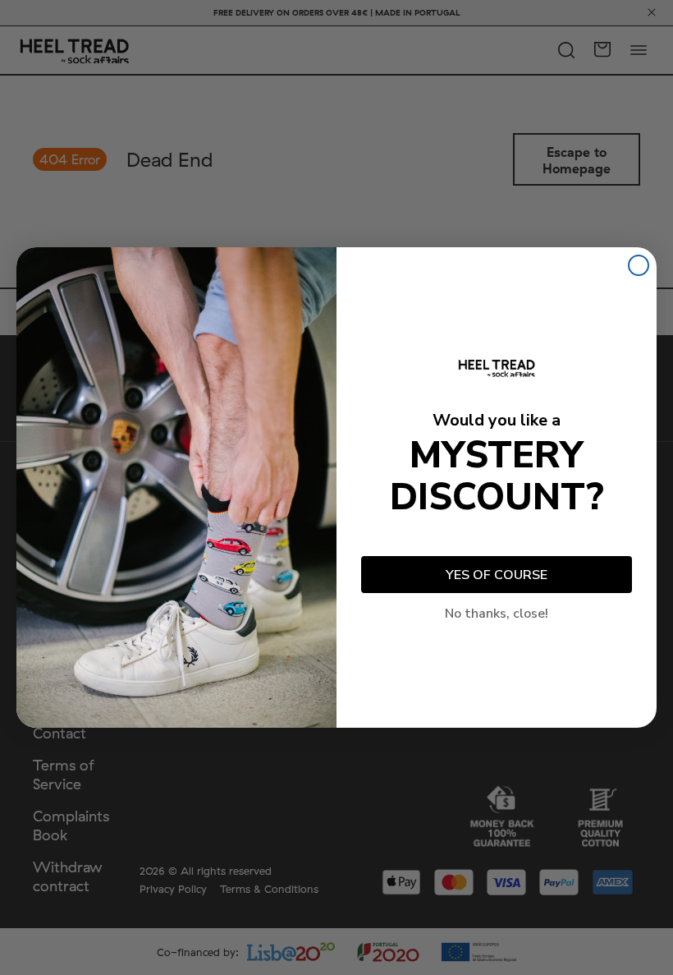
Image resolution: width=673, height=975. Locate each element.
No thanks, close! (496, 614)
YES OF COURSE (496, 575)
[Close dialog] (638, 265)
